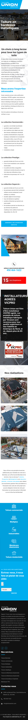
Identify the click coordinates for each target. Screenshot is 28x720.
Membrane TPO (5, 681)
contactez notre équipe (13, 481)
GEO (24, 717)
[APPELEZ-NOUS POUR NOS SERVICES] (14, 264)
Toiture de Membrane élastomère (10, 673)
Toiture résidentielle (6, 667)
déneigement (13, 479)
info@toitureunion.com (10, 703)
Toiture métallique (6, 670)
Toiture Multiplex (5, 664)
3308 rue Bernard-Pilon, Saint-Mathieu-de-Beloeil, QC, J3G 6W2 (14, 693)
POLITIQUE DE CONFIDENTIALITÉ (12, 717)
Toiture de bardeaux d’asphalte (9, 679)
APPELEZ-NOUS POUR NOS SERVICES (14, 268)
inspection (5, 479)
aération (21, 477)
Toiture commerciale (6, 661)
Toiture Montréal (5, 658)
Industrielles (14, 533)
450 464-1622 (14, 270)
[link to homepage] (11, 5)
